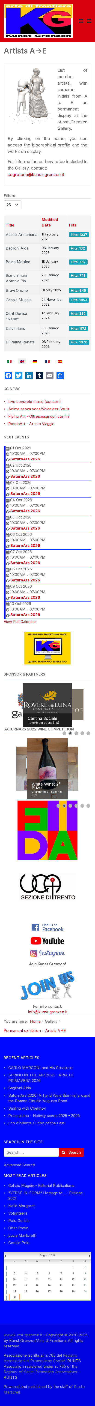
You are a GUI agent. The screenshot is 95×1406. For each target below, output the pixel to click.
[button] (89, 21)
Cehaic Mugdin (19, 300)
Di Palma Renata (20, 342)
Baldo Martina (18, 261)
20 (49, 1285)
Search (74, 1152)
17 (14, 1285)
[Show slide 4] (82, 733)
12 (37, 1279)
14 (61, 1279)
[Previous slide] (8, 704)
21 (61, 1285)
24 (14, 1291)
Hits (72, 225)
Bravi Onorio (17, 290)
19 (37, 1285)
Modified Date (50, 222)
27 (49, 1291)
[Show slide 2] (70, 733)
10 (14, 1279)
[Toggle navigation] (81, 21)
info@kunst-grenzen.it (47, 1012)
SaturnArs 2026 (25, 459)
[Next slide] (86, 704)
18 (25, 1285)
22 (73, 1285)
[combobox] (31, 1152)
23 (85, 1285)
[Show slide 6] (88, 806)
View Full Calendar (20, 621)
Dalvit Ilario (15, 328)
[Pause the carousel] (77, 704)
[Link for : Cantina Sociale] (47, 705)
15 (73, 1279)
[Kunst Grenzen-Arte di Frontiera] (38, 20)
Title (10, 225)
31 (14, 1297)
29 (73, 1291)
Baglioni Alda (17, 248)
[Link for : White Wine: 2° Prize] (47, 768)
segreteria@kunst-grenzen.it (36, 174)
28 (61, 1291)
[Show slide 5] (88, 733)
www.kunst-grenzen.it (23, 1335)
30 (85, 1291)
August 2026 (48, 1255)
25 (25, 1291)
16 (85, 1279)
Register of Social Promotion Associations (40, 1372)
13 (49, 1279)
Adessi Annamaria (21, 234)
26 (37, 1291)
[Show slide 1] (64, 733)
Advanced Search (19, 1165)
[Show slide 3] (76, 733)
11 (26, 1279)
